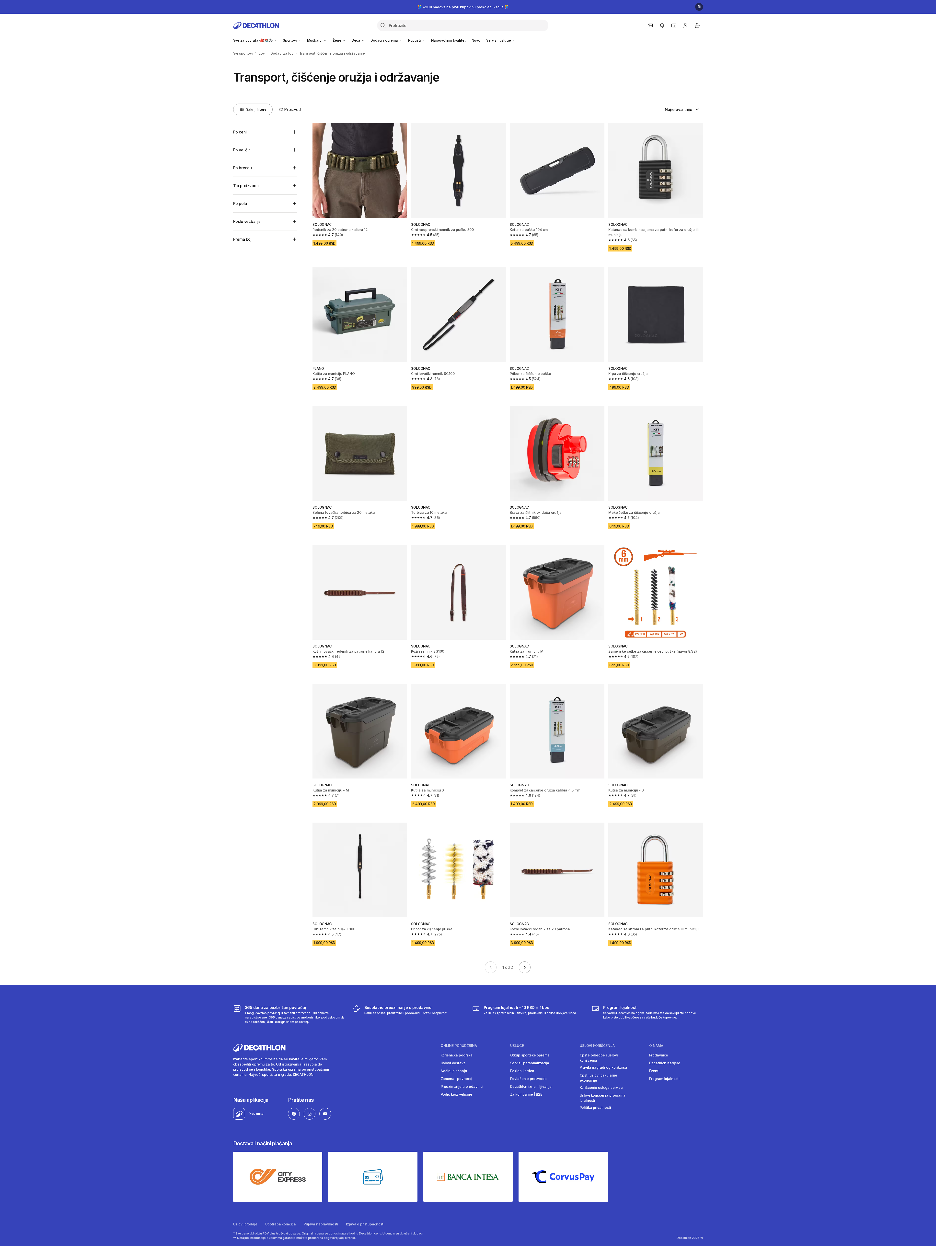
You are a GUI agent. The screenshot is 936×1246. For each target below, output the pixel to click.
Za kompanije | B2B (526, 1094)
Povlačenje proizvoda (528, 1079)
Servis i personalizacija (529, 1063)
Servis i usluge (499, 40)
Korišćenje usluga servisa (601, 1087)
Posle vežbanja (247, 221)
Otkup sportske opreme (530, 1055)
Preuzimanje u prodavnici (462, 1086)
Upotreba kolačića (280, 1224)
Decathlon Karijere (664, 1063)
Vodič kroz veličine (456, 1094)
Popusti (415, 40)
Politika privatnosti (595, 1107)
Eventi (654, 1071)
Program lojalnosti (664, 1079)
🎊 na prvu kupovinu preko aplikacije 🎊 (462, 7)
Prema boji (243, 239)
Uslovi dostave (453, 1063)
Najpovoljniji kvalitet (448, 40)
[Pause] (699, 7)
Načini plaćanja (454, 1071)
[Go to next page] (525, 967)
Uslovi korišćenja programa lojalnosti (602, 1097)
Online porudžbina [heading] (459, 1046)
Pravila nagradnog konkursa (603, 1067)
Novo (476, 40)
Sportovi (290, 40)
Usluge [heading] (517, 1046)
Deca (356, 40)
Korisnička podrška (457, 1055)
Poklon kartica (522, 1071)
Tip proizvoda (246, 185)
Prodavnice (658, 1055)
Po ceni (240, 132)
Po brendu (242, 167)
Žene (337, 40)
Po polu (240, 203)
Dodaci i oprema (384, 40)
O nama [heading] (656, 1046)
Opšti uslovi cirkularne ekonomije (598, 1077)
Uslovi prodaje (245, 1224)
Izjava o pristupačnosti (365, 1224)
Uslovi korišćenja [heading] (597, 1046)
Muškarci (315, 40)
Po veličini (242, 149)
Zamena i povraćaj (456, 1079)
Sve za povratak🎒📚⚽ (253, 40)
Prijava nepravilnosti (321, 1224)
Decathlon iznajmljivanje (531, 1086)
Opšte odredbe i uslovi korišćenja (599, 1057)
